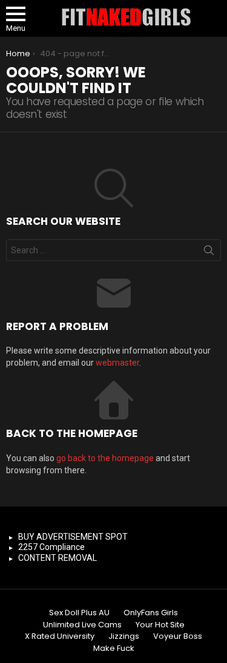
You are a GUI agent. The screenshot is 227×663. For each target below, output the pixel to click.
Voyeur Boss (177, 636)
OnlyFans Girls (150, 613)
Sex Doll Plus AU (79, 613)
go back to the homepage (105, 458)
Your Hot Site (160, 625)
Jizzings (123, 636)
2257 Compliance (51, 547)
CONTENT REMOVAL (57, 558)
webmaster (117, 362)
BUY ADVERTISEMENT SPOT (73, 537)
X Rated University (59, 636)
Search (209, 252)
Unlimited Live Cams (82, 625)
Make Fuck (113, 648)
